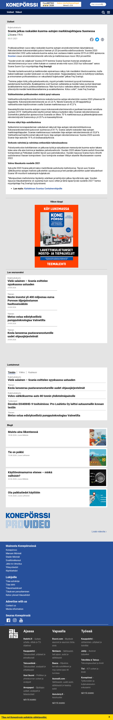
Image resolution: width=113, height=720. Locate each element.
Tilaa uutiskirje (13, 581)
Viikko (22, 372)
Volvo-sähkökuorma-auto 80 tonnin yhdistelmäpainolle (41, 396)
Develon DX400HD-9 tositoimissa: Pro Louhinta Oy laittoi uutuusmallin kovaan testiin (56, 405)
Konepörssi (11, 550)
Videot (18, 12)
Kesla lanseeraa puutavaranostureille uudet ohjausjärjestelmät (46, 388)
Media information (14, 609)
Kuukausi (32, 372)
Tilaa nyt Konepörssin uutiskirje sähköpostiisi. (24, 717)
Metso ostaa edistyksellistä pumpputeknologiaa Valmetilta (44, 415)
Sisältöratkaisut (13, 560)
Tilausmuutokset (14, 588)
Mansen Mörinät (13, 553)
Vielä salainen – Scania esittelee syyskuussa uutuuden (41, 380)
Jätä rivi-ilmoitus (14, 563)
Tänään (11, 372)
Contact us (11, 605)
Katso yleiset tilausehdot (18, 595)
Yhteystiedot (12, 567)
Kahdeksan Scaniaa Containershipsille (43, 188)
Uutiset (10, 12)
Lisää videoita (99, 531)
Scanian (12, 55)
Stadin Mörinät (13, 557)
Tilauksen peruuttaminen (17, 591)
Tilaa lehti (10, 584)
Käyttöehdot (12, 570)
